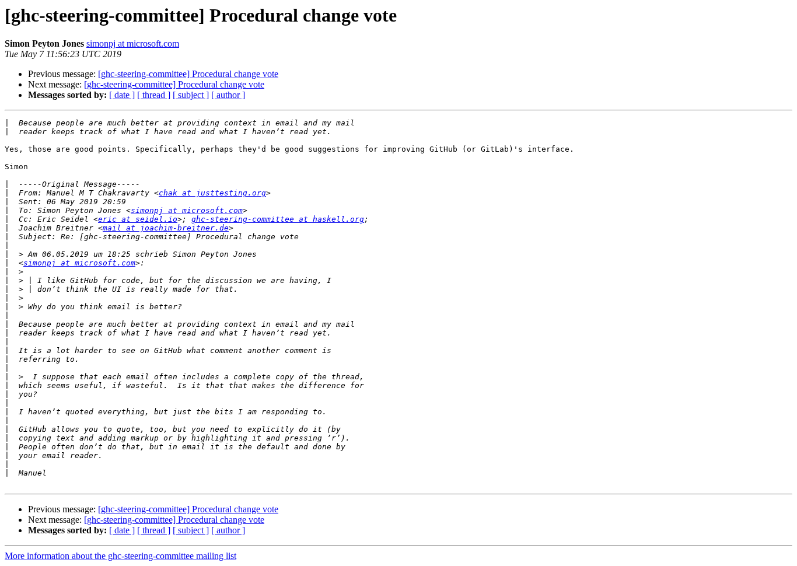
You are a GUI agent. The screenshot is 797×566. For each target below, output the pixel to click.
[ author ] (228, 95)
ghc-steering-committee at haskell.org (277, 219)
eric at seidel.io (137, 219)
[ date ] (122, 95)
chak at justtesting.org (212, 192)
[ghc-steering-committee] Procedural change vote (188, 74)
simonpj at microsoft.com (132, 43)
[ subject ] (191, 95)
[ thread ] (153, 95)
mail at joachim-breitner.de (166, 227)
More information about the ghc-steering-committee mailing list (120, 556)
